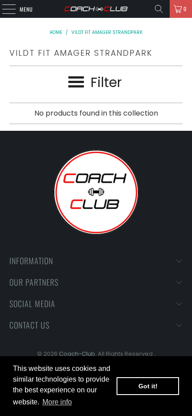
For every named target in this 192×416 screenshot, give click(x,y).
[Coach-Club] (96, 9)
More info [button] (57, 402)
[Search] (158, 9)
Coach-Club (77, 353)
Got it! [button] (148, 386)
